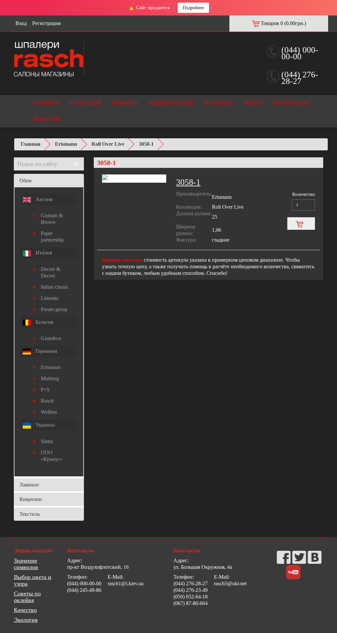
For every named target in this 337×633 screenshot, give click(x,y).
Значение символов (26, 563)
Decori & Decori (50, 272)
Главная (46, 103)
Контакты (218, 103)
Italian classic (54, 287)
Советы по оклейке (27, 596)
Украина (44, 425)
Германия (45, 351)
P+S (45, 389)
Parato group (54, 309)
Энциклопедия (171, 103)
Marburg (50, 378)
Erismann (66, 144)
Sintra (47, 441)
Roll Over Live (107, 144)
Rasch (47, 401)
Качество (25, 610)
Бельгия (43, 322)
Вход (21, 23)
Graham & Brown (52, 219)
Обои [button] (25, 180)
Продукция (85, 103)
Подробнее (193, 7)
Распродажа (292, 103)
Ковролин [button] (30, 499)
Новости (47, 119)
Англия (43, 199)
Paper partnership (52, 236)
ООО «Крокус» (52, 456)
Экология (26, 620)
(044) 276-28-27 (299, 78)
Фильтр (253, 103)
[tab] (48, 180)
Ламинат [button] (29, 485)
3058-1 (146, 144)
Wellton (49, 412)
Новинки (125, 103)
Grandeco (51, 338)
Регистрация (46, 23)
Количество (303, 194)
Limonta (49, 298)
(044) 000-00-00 (299, 53)
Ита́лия (43, 252)
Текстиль (29, 514)
